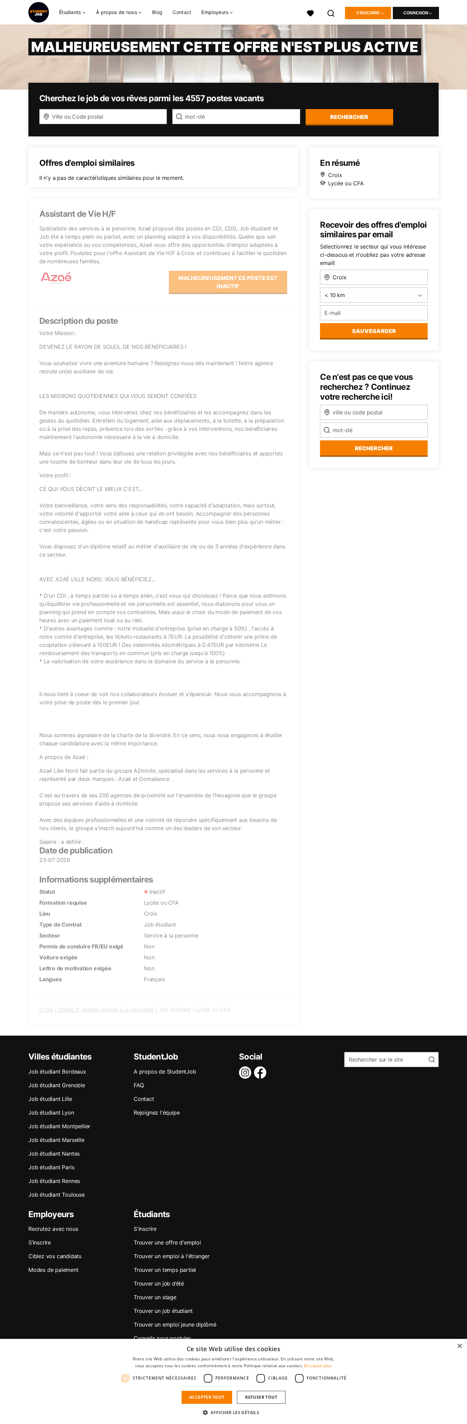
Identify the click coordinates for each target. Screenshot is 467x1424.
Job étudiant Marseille (56, 1139)
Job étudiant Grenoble (56, 1085)
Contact (182, 12)
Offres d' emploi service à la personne (106, 1009)
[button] (233, 1412)
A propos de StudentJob (165, 1071)
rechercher (349, 117)
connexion (415, 13)
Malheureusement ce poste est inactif (228, 282)
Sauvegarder (374, 331)
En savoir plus (318, 1366)
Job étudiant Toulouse (56, 1194)
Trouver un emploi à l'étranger (172, 1256)
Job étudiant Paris (51, 1167)
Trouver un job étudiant (163, 1310)
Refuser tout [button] (261, 1397)
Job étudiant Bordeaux (57, 1071)
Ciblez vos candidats (54, 1256)
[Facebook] (261, 1072)
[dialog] (233, 1381)
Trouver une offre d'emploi (167, 1242)
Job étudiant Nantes (54, 1153)
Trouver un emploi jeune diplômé (175, 1324)
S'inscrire (368, 13)
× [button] (459, 1346)
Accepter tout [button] (206, 1397)
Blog (157, 12)
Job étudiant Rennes (54, 1180)
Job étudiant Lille (50, 1098)
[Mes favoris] (310, 12)
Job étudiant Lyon (51, 1112)
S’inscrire (39, 1242)
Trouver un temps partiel (165, 1269)
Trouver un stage (155, 1297)
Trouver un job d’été (159, 1283)
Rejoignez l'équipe (156, 1112)
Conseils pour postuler (162, 1338)
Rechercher (374, 448)
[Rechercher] (331, 12)
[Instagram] (246, 1072)
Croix (46, 1009)
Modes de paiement (53, 1269)
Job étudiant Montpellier (59, 1126)
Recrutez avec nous (53, 1228)
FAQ (139, 1085)
